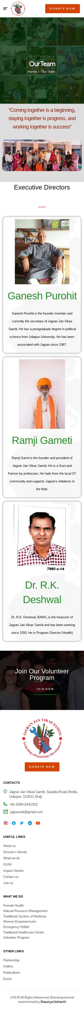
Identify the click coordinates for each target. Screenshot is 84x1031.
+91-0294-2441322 (23, 804)
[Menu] (5, 8)
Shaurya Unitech (52, 1002)
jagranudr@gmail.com (26, 812)
